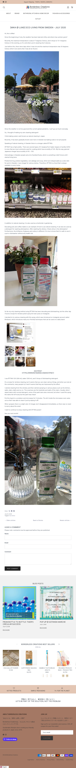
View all (38, 647)
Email (6, 543)
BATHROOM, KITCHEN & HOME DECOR (36, 13)
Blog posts (38, 584)
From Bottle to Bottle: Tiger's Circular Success (18, 623)
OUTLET (38, 19)
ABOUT (8, 13)
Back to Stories (38, 520)
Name (7, 534)
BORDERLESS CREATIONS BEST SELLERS (38, 644)
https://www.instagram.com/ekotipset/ (38, 373)
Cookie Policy (69, 759)
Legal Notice (30, 759)
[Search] (4, 7)
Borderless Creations (12, 755)
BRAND (17, 13)
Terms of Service (40, 759)
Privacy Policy (50, 759)
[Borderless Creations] (38, 7)
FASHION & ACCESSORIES (61, 13)
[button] (4, 767)
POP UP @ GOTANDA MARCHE (53, 622)
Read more (6, 630)
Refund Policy (60, 759)
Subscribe (47, 738)
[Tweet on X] (9, 511)
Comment (8, 552)
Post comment (12, 568)
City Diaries (12, 515)
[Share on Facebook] (11, 511)
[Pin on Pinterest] (14, 511)
